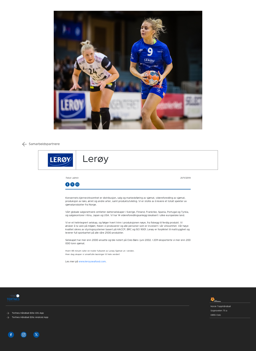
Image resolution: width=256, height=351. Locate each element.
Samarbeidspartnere (44, 144)
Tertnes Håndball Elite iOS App (27, 313)
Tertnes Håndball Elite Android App (29, 317)
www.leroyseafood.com (92, 261)
